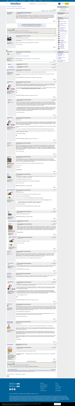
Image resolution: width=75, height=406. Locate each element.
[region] (37, 404)
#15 (54, 237)
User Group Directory (61, 54)
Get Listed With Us (43, 385)
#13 (54, 221)
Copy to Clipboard (53, 369)
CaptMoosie (10, 81)
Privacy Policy (58, 390)
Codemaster (10, 263)
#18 (54, 282)
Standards (29, 0)
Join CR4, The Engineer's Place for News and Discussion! (31, 26)
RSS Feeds (60, 55)
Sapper (9, 64)
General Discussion (63, 33)
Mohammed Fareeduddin (10, 322)
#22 (54, 347)
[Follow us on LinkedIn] (15, 389)
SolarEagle (9, 51)
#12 (54, 211)
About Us (42, 383)
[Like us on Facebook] (10, 389)
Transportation (62, 48)
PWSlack (10, 347)
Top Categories (58, 386)
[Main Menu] (7, 4)
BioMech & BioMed (63, 21)
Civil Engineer (23, 8)
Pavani (14, 8)
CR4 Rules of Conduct (61, 57)
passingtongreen (11, 69)
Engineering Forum (48, 0)
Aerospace (62, 19)
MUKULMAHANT (11, 189)
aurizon (9, 156)
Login (63, 3)
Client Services (43, 390)
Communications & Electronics (63, 28)
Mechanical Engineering (62, 40)
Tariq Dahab (10, 344)
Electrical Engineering (63, 31)
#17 (54, 263)
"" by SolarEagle (19, 32)
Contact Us (42, 388)
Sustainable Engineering (62, 46)
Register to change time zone (32, 393)
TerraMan (9, 273)
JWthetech (9, 304)
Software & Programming (62, 44)
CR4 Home (8, 6)
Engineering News (22, 0)
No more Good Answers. (52, 62)
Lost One (10, 99)
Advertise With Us (43, 386)
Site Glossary (60, 58)
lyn (7, 35)
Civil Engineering (13, 6)
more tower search (19, 165)
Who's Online (60, 60)
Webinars (35, 0)
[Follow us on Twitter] (12, 389)
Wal (8, 174)
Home (7, 0)
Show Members (60, 61)
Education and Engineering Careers (63, 30)
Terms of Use (57, 388)
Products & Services (14, 0)
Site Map (57, 385)
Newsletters (41, 0)
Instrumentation (62, 35)
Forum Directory (60, 53)
